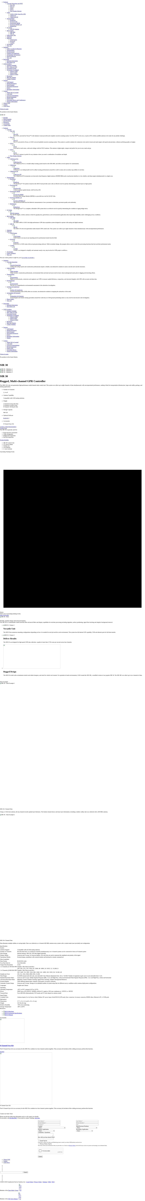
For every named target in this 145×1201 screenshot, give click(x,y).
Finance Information (12, 101)
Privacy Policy (72, 1145)
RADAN (12, 41)
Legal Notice (29, 1182)
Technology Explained (13, 70)
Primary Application (43, 1129)
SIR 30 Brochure (9, 1011)
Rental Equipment (11, 97)
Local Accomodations (12, 95)
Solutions (5, 47)
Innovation (6, 59)
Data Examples (7, 119)
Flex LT (12, 6)
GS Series (9, 27)
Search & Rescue (11, 56)
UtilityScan (13, 15)
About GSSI (6, 103)
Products (5, 2)
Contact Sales (7, 125)
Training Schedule (11, 65)
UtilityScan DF (14, 17)
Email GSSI (10, 98)
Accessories (10, 44)
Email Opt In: (43, 1140)
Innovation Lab (11, 62)
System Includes (4, 440)
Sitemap (45, 1182)
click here (37, 1118)
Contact (5, 91)
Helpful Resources (12, 83)
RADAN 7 (6, 418)
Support (5, 80)
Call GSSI (9, 94)
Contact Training (11, 79)
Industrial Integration (12, 61)
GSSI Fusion (13, 39)
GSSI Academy (7, 64)
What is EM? (13, 73)
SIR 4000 (12, 32)
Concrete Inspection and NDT (15, 3)
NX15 (11, 9)
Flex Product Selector (15, 11)
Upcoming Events (11, 68)
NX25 (11, 8)
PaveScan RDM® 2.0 (16, 24)
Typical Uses (3, 428)
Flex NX (12, 5)
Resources (9, 76)
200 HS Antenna (14, 29)
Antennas (9, 36)
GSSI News (6, 106)
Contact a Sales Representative (8, 426)
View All (9, 46)
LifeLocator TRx (11, 35)
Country (40, 1126)
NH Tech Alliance (13, 1199)
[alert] (72, 534)
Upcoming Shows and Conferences (16, 100)
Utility (8, 12)
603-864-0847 (13, 1118)
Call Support (10, 82)
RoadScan (13, 20)
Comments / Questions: (44, 1132)
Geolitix (12, 42)
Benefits (5, 117)
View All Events (4, 615)
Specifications (7, 120)
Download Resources (12, 86)
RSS (53, 1182)
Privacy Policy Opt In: (46, 1144)
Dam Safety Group (13, 1190)
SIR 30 (12, 33)
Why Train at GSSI (12, 67)
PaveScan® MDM (15, 23)
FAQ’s (8, 88)
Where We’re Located (12, 92)
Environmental (11, 52)
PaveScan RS (13, 21)
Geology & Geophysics (13, 53)
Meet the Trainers (11, 77)
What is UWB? (14, 74)
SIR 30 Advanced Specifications (13, 1013)
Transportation (10, 18)
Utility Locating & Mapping (14, 49)
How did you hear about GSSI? (46, 1137)
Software (9, 38)
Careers (5, 104)
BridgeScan (13, 26)
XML (49, 1182)
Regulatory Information (13, 89)
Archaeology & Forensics (13, 55)
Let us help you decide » (28, 257)
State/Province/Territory (82, 1126)
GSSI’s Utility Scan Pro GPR (18, 14)
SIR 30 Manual (9, 1015)
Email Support (10, 85)
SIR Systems (10, 30)
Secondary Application (82, 1129)
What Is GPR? (14, 71)
